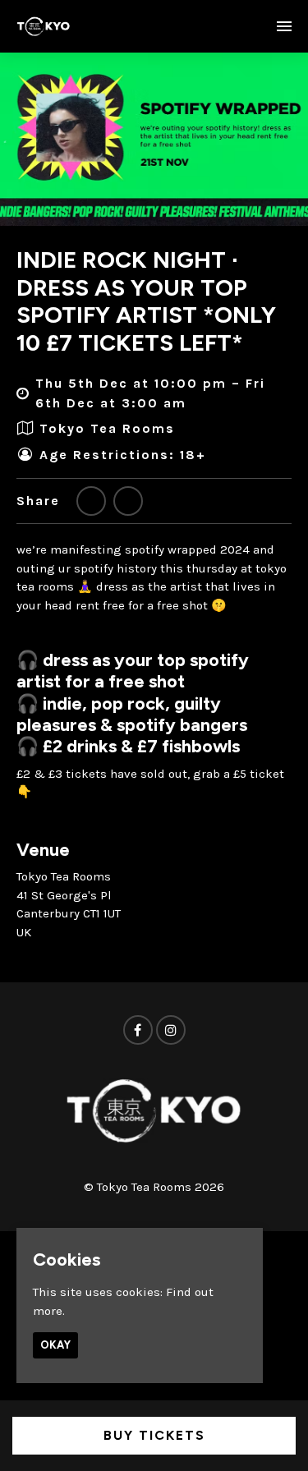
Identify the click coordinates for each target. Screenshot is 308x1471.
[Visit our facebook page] (128, 501)
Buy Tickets (154, 1435)
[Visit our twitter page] (91, 501)
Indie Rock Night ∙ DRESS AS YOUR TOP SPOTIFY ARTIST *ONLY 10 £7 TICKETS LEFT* (146, 301)
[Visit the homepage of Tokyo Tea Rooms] (43, 26)
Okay (55, 1345)
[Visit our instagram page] (171, 1030)
